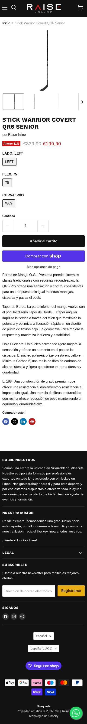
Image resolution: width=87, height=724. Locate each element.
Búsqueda (43, 706)
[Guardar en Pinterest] (32, 421)
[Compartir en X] (14, 421)
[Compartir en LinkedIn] (23, 421)
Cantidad (8, 216)
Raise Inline (17, 134)
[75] (7, 187)
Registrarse (71, 590)
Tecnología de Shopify (43, 716)
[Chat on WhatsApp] (76, 713)
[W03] (9, 208)
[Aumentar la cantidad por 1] (43, 226)
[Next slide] (82, 101)
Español (41, 636)
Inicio (6, 23)
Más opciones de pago (43, 267)
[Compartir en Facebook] (5, 421)
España (41, 648)
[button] (13, 102)
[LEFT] (10, 167)
